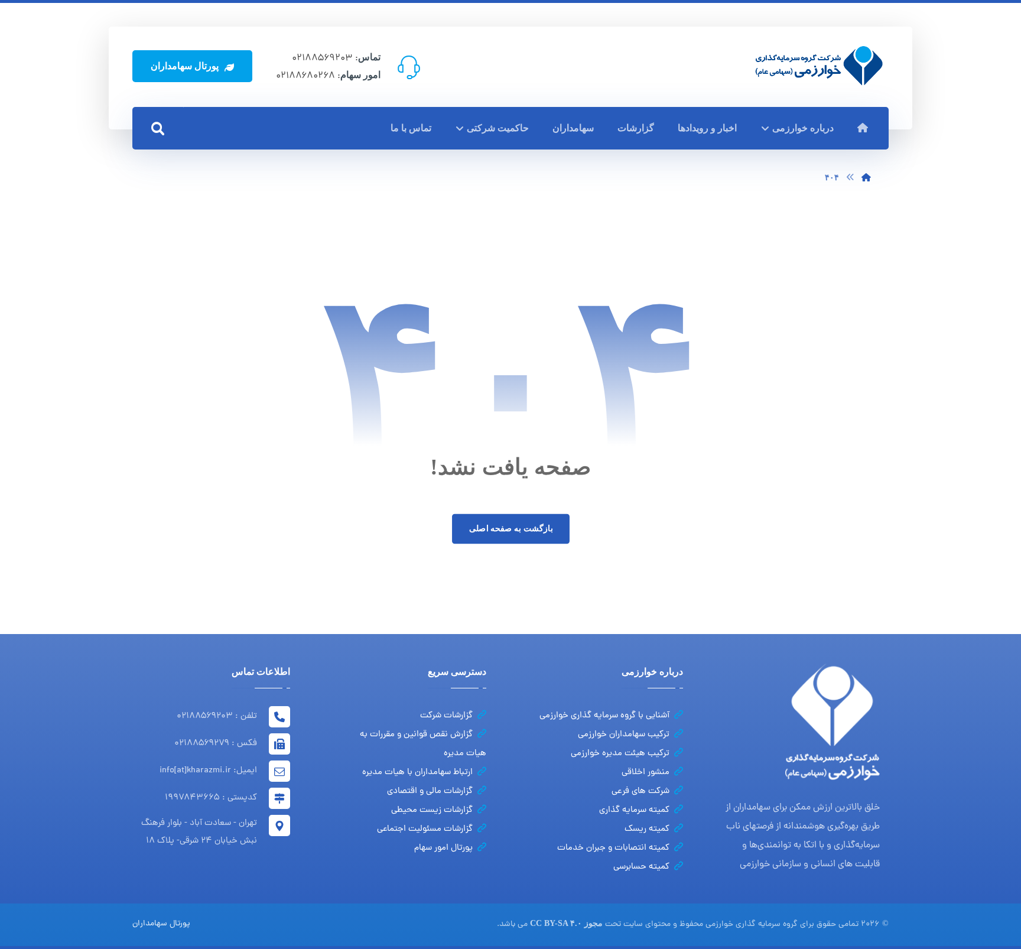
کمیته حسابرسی (641, 867)
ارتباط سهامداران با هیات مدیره (417, 772)
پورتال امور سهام (443, 848)
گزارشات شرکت (446, 716)
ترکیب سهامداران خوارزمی (623, 735)
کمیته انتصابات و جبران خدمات (613, 848)
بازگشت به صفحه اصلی (510, 528)
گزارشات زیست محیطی (432, 810)
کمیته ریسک (647, 829)
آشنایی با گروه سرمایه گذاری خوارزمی (604, 716)
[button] (157, 128)
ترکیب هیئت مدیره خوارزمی (620, 753)
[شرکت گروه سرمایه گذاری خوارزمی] (819, 66)
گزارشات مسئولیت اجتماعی (425, 829)
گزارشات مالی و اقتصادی (430, 791)
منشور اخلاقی (645, 772)
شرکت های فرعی (640, 791)
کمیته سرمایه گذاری (634, 810)
